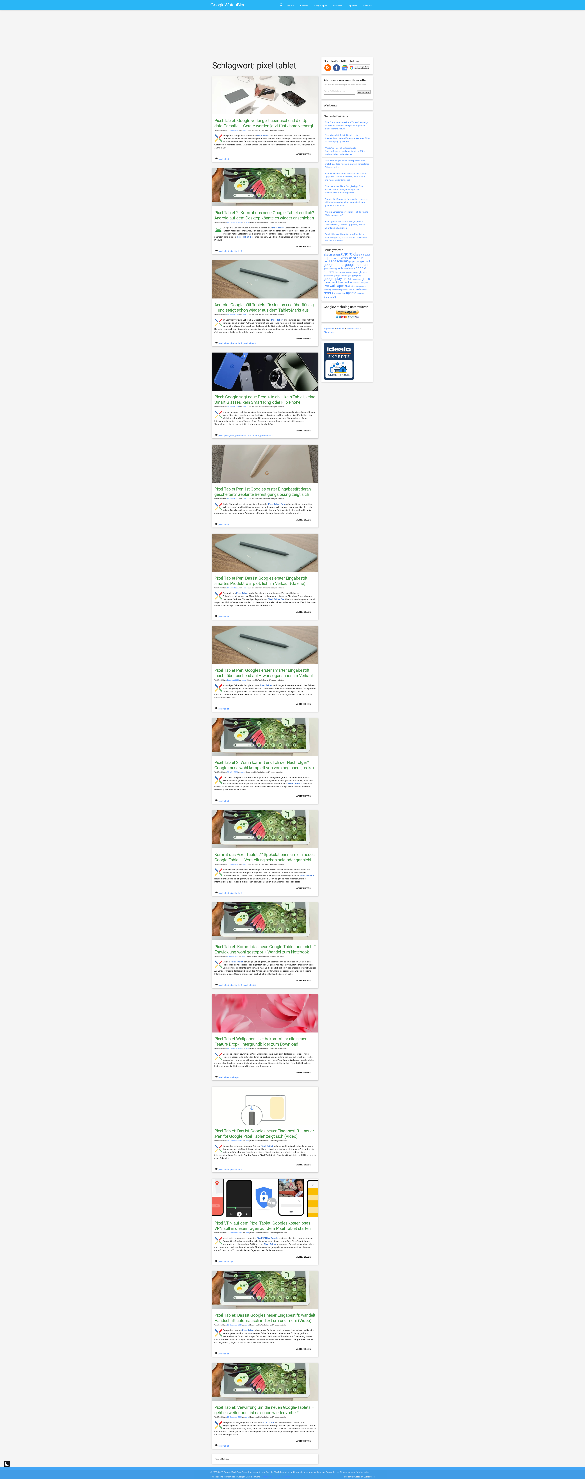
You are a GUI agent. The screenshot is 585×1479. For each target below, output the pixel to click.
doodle (353, 257)
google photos (340, 275)
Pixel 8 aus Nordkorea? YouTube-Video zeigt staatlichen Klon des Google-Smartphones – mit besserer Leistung (346, 125)
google (351, 261)
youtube (330, 296)
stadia (364, 290)
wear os (360, 293)
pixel (220, 435)
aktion (328, 254)
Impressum (329, 328)
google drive (350, 272)
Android (290, 5)
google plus (357, 279)
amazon (336, 255)
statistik (328, 293)
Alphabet (352, 5)
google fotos (361, 272)
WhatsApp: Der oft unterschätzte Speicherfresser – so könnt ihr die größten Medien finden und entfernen (345, 151)
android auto (363, 254)
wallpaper (234, 1077)
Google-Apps (320, 5)
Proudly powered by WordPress (359, 1476)
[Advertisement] (292, 35)
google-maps (334, 265)
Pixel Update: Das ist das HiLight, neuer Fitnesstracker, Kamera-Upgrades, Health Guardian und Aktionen (345, 224)
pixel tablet (223, 159)
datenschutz (335, 258)
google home (328, 276)
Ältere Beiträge (222, 1459)
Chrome (304, 5)
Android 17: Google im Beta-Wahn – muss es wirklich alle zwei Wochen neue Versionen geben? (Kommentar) (346, 202)
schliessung (337, 290)
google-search (356, 265)
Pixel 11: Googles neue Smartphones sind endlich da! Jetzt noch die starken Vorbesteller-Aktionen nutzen (347, 163)
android (348, 253)
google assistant (345, 268)
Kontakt (340, 328)
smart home (347, 290)
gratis (366, 279)
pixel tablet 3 (249, 343)
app (326, 258)
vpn (232, 1261)
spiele (357, 289)
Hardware (337, 5)
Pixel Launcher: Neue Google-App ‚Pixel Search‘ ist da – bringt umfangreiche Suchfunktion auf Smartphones (344, 189)
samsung (327, 290)
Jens (244, 130)
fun (361, 257)
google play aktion (338, 279)
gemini (328, 261)
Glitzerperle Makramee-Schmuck (276, 1476)
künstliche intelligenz (360, 283)
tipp (344, 293)
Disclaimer (329, 332)
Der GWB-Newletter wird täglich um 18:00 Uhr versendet (345, 85)
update (351, 293)
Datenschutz (353, 328)
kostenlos (345, 282)
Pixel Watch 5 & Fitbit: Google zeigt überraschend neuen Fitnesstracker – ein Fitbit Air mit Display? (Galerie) (347, 138)
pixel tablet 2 (236, 251)
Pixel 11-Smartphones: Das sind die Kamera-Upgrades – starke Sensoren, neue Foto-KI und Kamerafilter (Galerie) (346, 176)
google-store (329, 269)
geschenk (340, 261)
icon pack (331, 282)
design (345, 258)
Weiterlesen (303, 154)
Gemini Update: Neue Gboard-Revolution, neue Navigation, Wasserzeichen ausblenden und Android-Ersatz (346, 237)
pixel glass (229, 435)
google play (354, 275)
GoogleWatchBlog (228, 4)
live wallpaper (334, 286)
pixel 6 (354, 286)
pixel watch (361, 286)
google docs (340, 272)
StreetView (337, 293)
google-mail (363, 261)
